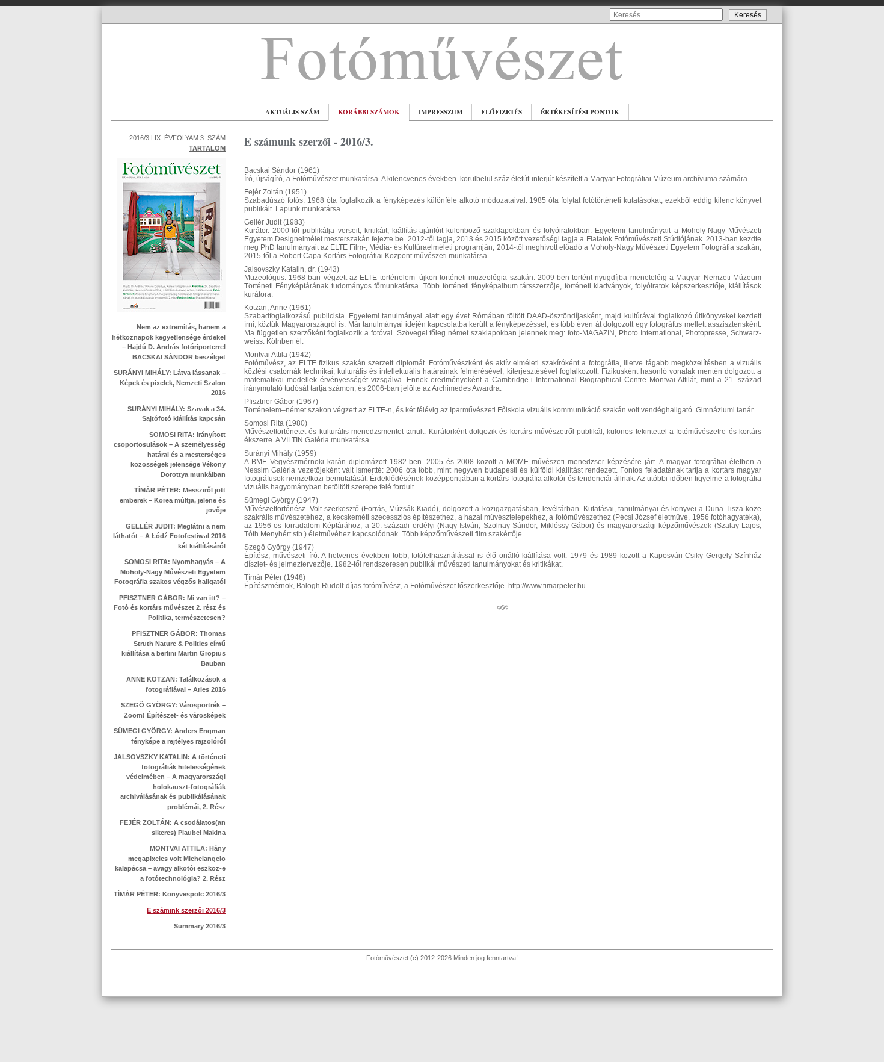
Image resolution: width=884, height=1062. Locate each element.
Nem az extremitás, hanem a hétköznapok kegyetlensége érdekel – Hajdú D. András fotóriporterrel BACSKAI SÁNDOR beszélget (169, 342)
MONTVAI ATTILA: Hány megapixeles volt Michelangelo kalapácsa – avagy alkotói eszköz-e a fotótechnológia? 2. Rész (170, 863)
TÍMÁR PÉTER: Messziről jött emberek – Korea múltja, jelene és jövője (173, 500)
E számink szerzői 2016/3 (186, 910)
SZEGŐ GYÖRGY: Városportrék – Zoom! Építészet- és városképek (173, 710)
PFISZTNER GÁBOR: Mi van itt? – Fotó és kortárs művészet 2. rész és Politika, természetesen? (170, 607)
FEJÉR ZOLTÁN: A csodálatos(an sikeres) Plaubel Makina (173, 827)
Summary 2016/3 (200, 926)
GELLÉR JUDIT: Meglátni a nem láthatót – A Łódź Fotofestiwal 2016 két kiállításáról (169, 536)
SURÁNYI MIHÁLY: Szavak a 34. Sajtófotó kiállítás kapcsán (176, 414)
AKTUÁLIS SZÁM (292, 112)
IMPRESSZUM (440, 112)
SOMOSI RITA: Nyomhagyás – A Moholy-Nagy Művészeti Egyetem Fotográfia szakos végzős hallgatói (170, 571)
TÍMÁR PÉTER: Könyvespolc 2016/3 (170, 894)
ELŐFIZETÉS (501, 112)
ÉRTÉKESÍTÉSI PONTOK (580, 112)
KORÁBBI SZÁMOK (369, 112)
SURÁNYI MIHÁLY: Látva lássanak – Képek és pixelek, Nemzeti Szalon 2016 (170, 382)
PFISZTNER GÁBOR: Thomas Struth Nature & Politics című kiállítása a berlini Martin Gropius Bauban (173, 648)
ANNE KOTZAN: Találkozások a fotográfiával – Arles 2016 (176, 684)
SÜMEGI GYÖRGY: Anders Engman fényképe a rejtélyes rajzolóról (170, 736)
